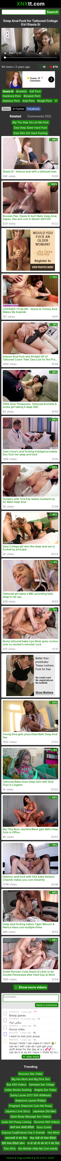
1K (44, 66)
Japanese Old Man (44, 1111)
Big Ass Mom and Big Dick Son (31, 1079)
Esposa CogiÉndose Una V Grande (23, 1132)
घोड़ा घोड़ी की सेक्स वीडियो (43, 1138)
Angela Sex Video (45, 1090)
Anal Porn (28, 100)
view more (32, 1056)
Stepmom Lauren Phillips (30, 1100)
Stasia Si (8, 91)
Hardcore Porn (12, 96)
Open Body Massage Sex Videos (31, 1116)
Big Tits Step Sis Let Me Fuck (30, 122)
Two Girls (9, 1148)
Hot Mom (53, 1132)
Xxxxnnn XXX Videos (46, 1122)
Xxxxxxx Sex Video (30, 1073)
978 (55, 66)
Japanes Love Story (17, 1111)
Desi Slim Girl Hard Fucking (30, 133)
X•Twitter (18, 108)
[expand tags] (56, 101)
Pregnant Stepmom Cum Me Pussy (30, 1106)
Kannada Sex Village (41, 1084)
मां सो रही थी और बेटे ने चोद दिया (43, 1143)
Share (6, 108)
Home (10, 1157)
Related (15, 116)
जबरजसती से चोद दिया (16, 1138)
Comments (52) (39, 116)
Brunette (21, 91)
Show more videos (33, 987)
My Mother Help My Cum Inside (37, 1148)
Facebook (33, 108)
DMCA (29, 1157)
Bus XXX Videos (16, 1084)
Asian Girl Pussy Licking (16, 1122)
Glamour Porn (11, 100)
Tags (20, 1157)
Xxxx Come (44, 1127)
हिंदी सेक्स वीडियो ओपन (13, 1143)
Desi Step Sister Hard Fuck (30, 127)
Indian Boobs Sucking (18, 1090)
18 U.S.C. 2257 (45, 1157)
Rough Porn (44, 100)
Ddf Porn (35, 91)
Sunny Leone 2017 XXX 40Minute (30, 1095)
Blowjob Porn (32, 96)
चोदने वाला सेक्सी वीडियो (22, 1127)
